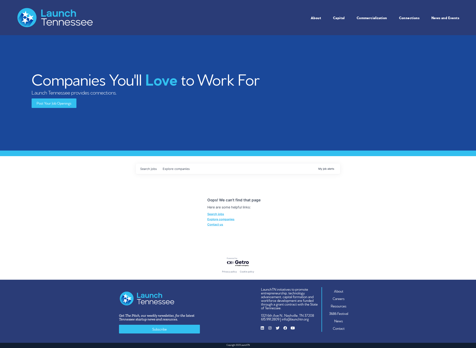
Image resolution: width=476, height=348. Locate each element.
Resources (338, 306)
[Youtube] (294, 330)
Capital (339, 17)
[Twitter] (279, 330)
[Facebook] (287, 330)
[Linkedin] (264, 330)
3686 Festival (338, 313)
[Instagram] (272, 330)
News (338, 320)
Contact (339, 328)
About (316, 17)
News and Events (445, 17)
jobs (148, 169)
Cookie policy (247, 271)
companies (176, 169)
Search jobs (215, 214)
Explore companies (220, 219)
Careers (339, 298)
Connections (409, 17)
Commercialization (372, 17)
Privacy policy (229, 271)
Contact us (215, 224)
